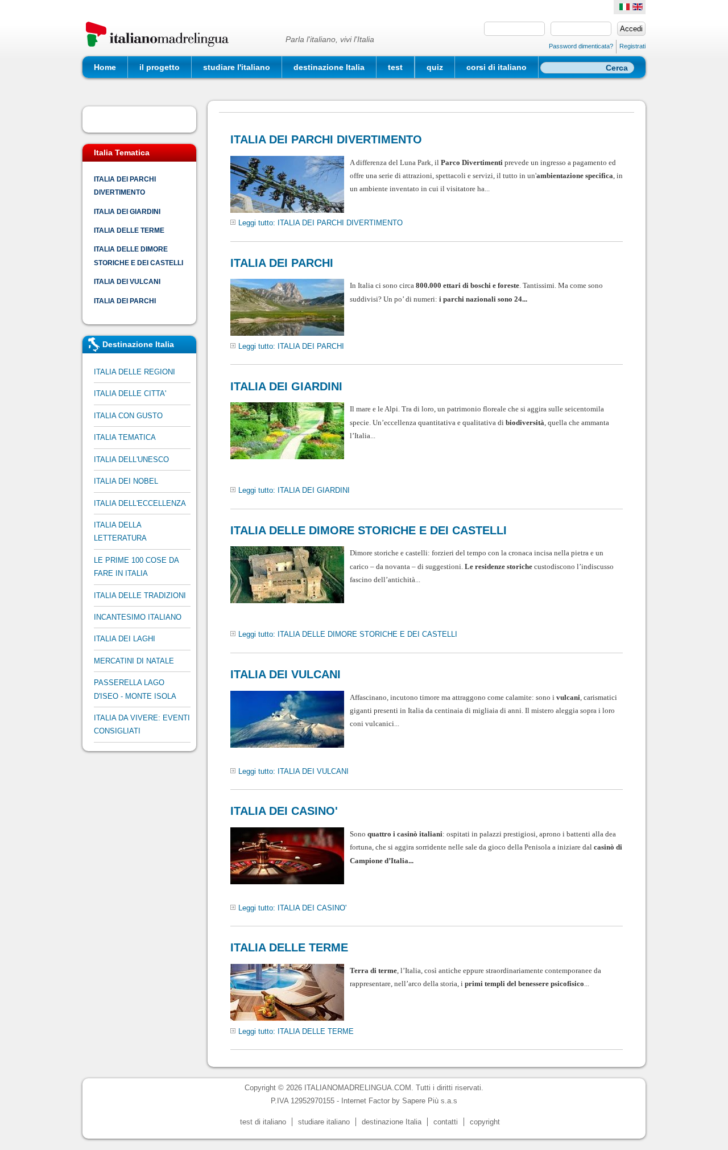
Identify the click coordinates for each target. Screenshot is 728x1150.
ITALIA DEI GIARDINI (127, 211)
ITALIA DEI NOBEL (126, 481)
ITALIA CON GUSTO (128, 415)
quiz (435, 67)
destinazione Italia (329, 67)
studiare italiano (324, 1122)
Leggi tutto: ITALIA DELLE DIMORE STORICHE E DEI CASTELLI (347, 634)
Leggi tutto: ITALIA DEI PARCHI (291, 346)
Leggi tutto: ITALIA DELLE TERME (296, 1031)
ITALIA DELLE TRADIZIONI (140, 595)
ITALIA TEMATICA (125, 437)
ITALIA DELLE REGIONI (134, 372)
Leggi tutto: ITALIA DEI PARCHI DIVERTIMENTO (320, 223)
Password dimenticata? (581, 46)
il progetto (159, 67)
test (395, 67)
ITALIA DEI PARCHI (125, 300)
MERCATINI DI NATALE (134, 661)
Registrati (632, 46)
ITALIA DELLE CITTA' (130, 393)
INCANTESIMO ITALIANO (137, 617)
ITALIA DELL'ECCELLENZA (140, 503)
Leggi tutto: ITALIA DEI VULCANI (293, 771)
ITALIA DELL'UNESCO (131, 459)
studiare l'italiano (236, 67)
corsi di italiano (496, 67)
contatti (445, 1122)
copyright (485, 1122)
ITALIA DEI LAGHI (124, 638)
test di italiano (263, 1122)
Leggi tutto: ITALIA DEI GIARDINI (294, 490)
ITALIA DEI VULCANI (127, 281)
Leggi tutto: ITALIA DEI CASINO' (292, 908)
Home (105, 67)
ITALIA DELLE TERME (129, 230)
